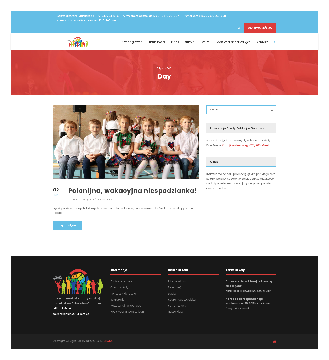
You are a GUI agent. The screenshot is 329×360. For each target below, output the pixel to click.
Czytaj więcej (67, 225)
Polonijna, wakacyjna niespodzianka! (132, 190)
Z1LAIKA (108, 341)
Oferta (205, 42)
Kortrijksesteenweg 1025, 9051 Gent (245, 145)
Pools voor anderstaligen (233, 42)
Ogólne (95, 199)
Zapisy (172, 294)
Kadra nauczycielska (182, 300)
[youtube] (239, 28)
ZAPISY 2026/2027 (260, 28)
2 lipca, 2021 (76, 199)
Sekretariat (118, 300)
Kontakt (262, 42)
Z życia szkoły (177, 281)
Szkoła (189, 42)
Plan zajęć (174, 287)
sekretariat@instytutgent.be (71, 314)
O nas (175, 42)
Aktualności (156, 42)
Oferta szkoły (119, 287)
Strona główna (132, 42)
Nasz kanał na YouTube (125, 306)
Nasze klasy (176, 312)
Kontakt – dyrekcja (123, 294)
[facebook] (233, 28)
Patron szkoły (177, 306)
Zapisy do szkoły (121, 281)
